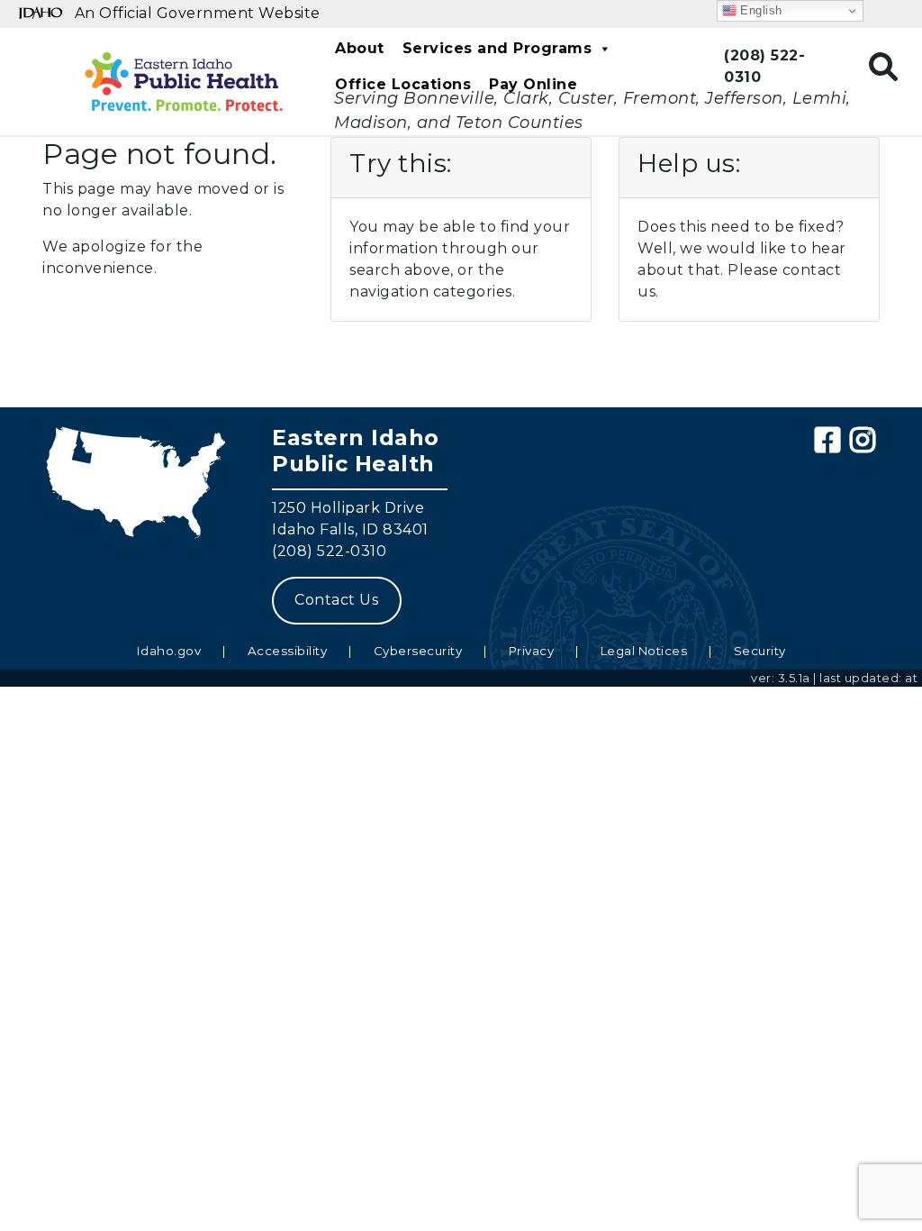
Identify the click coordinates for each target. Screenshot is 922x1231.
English (759, 10)
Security (760, 650)
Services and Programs (497, 48)
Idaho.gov (169, 650)
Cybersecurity (418, 650)
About (359, 48)
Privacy (532, 650)
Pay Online (533, 84)
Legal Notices (644, 650)
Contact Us (336, 599)
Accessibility (288, 650)
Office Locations (403, 84)
